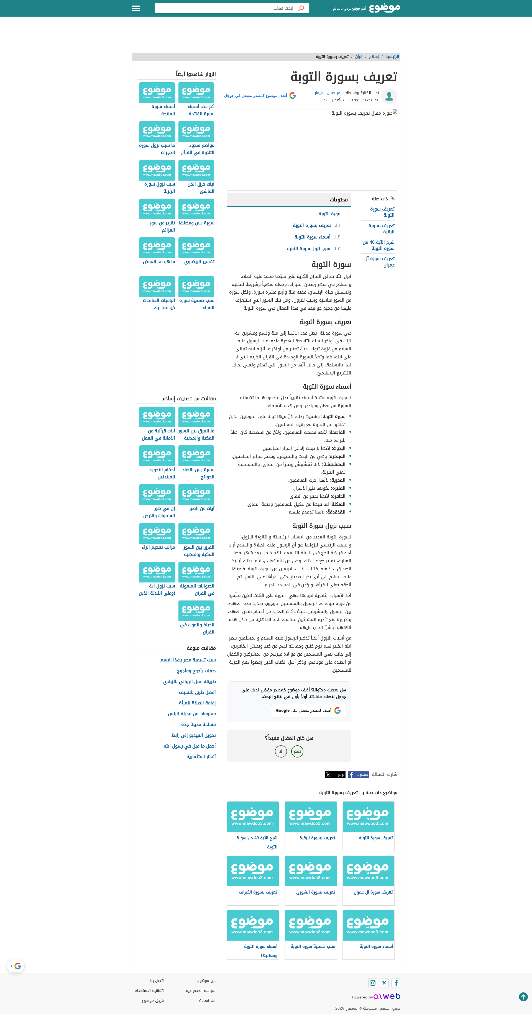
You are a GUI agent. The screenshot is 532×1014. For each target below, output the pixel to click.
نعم (297, 751)
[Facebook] (396, 983)
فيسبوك (362, 775)
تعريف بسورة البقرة (382, 228)
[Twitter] (384, 983)
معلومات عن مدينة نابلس (192, 714)
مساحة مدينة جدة (198, 725)
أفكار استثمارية (201, 757)
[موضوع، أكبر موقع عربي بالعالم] (384, 8)
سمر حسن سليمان (328, 93)
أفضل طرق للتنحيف (197, 693)
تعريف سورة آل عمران (379, 261)
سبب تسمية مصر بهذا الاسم (188, 660)
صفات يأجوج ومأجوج (196, 671)
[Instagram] (372, 983)
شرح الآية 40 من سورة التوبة (379, 245)
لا (280, 751)
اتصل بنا (157, 980)
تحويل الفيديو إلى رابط (194, 735)
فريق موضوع (153, 1000)
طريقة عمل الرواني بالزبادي (189, 682)
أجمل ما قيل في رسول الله (190, 746)
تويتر (341, 775)
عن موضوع (206, 980)
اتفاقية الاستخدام (149, 990)
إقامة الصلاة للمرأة (197, 703)
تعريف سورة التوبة (382, 212)
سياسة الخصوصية (200, 990)
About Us (207, 1000)
